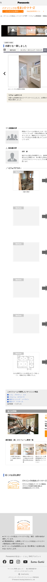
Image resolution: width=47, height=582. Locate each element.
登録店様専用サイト (33, 11)
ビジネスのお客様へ (12, 11)
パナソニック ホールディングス (23, 571)
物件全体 (13, 50)
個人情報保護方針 (31, 569)
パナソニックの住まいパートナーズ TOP (15, 16)
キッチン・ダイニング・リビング (31, 50)
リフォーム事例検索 (35, 16)
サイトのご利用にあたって (15, 569)
